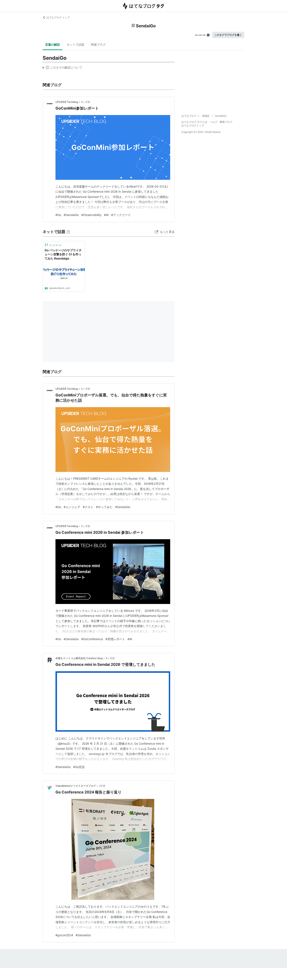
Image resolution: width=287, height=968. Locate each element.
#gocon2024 (64, 935)
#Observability (91, 215)
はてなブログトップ (192, 125)
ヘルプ (213, 121)
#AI (106, 215)
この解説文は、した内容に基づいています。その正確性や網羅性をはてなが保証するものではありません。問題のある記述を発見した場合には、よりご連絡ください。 (62, 68)
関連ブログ (98, 44)
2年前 (102, 785)
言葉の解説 (52, 44)
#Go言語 (79, 767)
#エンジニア (72, 507)
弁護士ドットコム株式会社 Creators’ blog (79, 658)
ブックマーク (53, 245)
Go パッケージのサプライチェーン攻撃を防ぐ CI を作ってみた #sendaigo (63, 254)
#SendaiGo (71, 215)
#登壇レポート (115, 639)
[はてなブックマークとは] (68, 231)
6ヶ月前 (85, 101)
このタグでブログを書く (228, 34)
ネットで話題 (75, 44)
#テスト (88, 507)
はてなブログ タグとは (194, 121)
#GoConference (92, 639)
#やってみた (104, 507)
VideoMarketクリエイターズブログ (75, 785)
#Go (58, 215)
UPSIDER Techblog (66, 101)
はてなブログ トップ (58, 17)
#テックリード (121, 215)
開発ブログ (226, 121)
